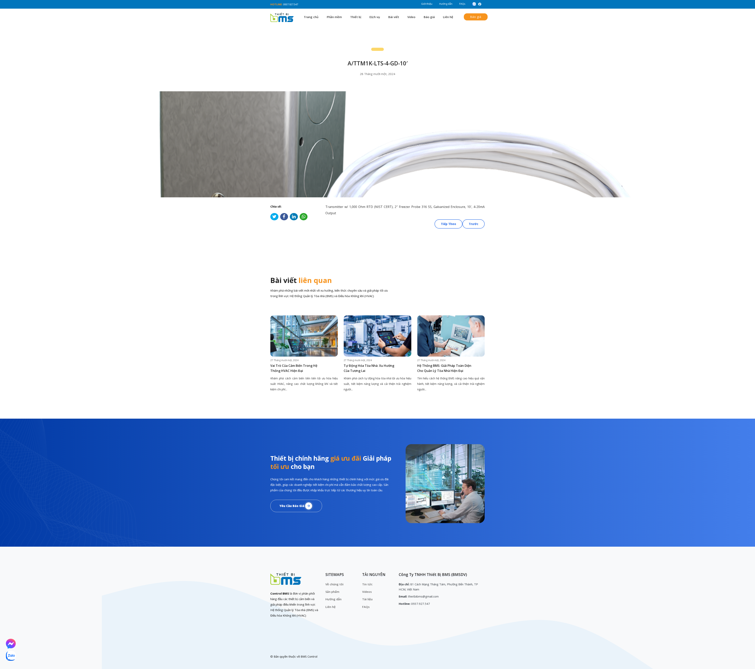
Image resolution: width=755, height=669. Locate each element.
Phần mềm (334, 17)
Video (411, 17)
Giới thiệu (426, 3)
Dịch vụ (374, 17)
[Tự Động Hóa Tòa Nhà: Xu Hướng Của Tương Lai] (377, 336)
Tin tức (367, 584)
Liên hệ (448, 17)
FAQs (462, 3)
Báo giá (429, 17)
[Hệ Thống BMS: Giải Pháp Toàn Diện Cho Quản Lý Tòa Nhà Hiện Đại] (451, 336)
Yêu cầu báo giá (292, 506)
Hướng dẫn (445, 3)
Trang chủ (311, 17)
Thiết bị (355, 17)
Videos (367, 592)
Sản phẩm (332, 592)
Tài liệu (367, 599)
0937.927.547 (290, 4)
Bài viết (393, 17)
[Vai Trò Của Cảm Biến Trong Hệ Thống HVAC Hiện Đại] (304, 336)
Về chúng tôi (334, 584)
